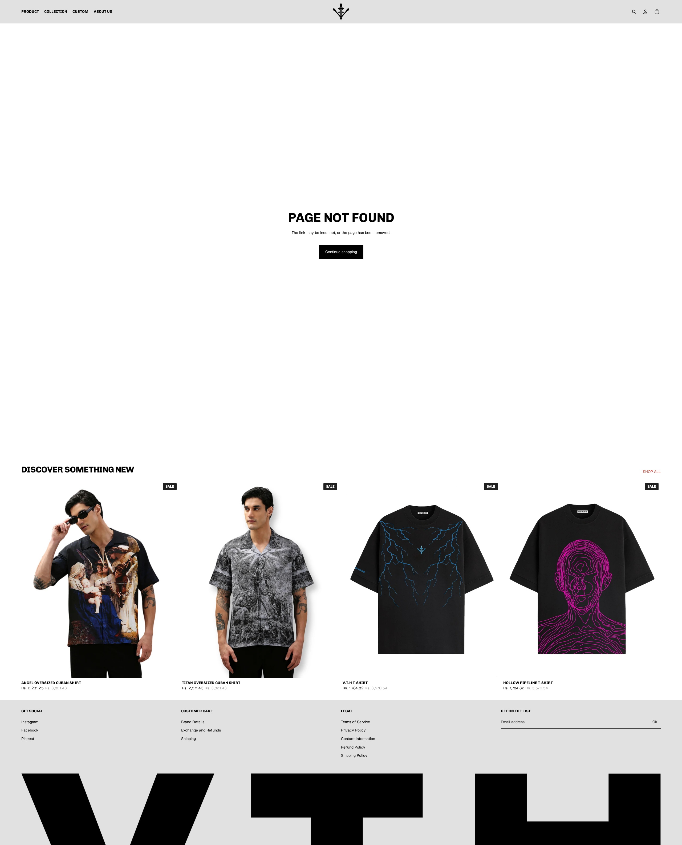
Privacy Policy (353, 730)
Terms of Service (355, 721)
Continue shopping (341, 251)
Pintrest (27, 738)
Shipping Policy (354, 755)
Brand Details (192, 721)
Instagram (29, 721)
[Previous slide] (29, 579)
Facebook (29, 730)
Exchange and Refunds (201, 730)
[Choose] (170, 669)
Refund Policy (353, 747)
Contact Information (358, 738)
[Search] (634, 12)
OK (654, 721)
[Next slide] (171, 579)
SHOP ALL (652, 471)
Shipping (188, 738)
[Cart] (657, 12)
